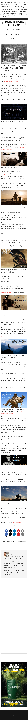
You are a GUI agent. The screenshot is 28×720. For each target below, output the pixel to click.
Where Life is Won (16, 522)
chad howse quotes (11, 541)
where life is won (16, 543)
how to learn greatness (21, 541)
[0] (6, 534)
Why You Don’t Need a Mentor (11, 81)
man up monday (8, 543)
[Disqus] (14, 598)
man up (3, 543)
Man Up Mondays (10, 540)
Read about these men (6, 292)
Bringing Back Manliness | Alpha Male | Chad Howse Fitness (14, 23)
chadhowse (13, 554)
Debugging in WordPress (12, 11)
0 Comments (18, 70)
